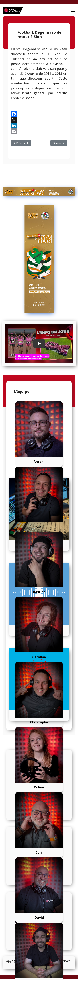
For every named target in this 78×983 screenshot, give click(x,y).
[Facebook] (39, 114)
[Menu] (73, 10)
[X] (39, 120)
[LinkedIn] (39, 125)
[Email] (39, 131)
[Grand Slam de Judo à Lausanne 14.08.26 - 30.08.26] (39, 191)
